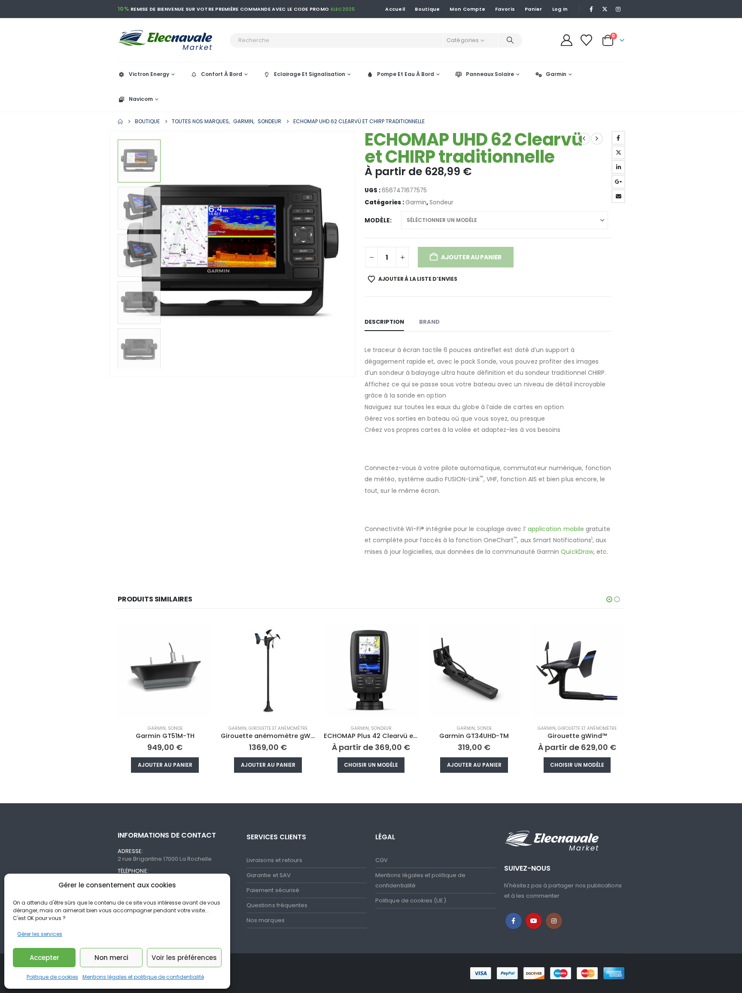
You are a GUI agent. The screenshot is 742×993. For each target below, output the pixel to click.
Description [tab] (384, 322)
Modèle (377, 220)
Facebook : (513, 920)
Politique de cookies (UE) (410, 900)
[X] (605, 9)
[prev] (584, 139)
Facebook (618, 138)
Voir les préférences (184, 957)
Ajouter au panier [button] (165, 764)
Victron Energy (149, 74)
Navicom (141, 99)
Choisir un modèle (371, 764)
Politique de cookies (52, 977)
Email (618, 196)
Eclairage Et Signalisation (309, 74)
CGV (381, 860)
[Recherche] (510, 40)
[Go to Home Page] (120, 121)
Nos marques (265, 920)
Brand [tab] (429, 322)
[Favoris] (586, 40)
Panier (533, 9)
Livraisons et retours (274, 860)
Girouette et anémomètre (278, 728)
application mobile (556, 529)
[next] (597, 139)
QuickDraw (577, 551)
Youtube (533, 920)
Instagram (554, 920)
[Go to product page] (165, 670)
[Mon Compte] (566, 40)
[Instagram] (618, 9)
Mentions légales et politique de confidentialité (143, 977)
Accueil (395, 9)
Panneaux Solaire (490, 74)
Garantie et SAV (268, 875)
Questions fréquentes (276, 905)
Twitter (618, 152)
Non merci (111, 957)
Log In (560, 9)
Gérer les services (39, 934)
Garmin (556, 74)
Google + (618, 181)
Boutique (427, 9)
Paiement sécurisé (272, 890)
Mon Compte (467, 9)
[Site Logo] (171, 40)
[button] (111, 254)
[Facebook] (591, 9)
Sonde (175, 728)
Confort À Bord (221, 74)
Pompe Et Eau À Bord (405, 74)
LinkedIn (618, 167)
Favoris (505, 9)
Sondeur (441, 202)
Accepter (44, 957)
